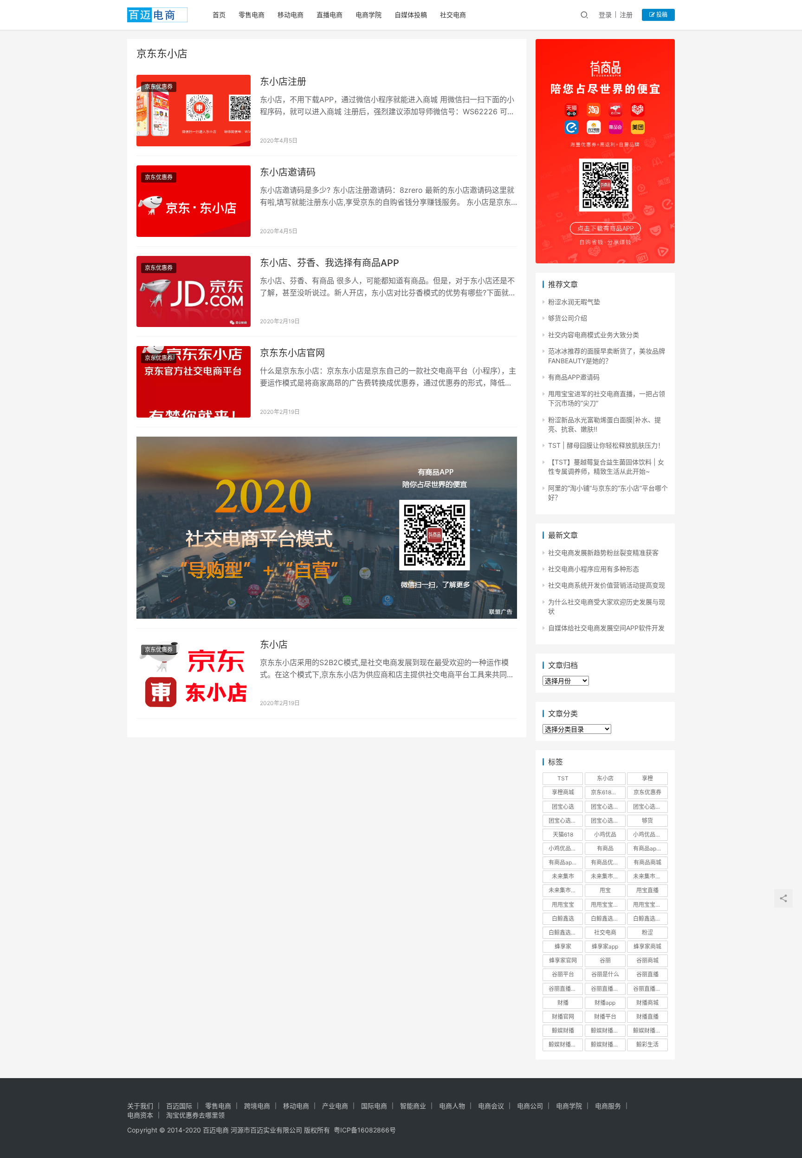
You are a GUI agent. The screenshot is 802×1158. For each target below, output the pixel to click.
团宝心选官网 (565, 820)
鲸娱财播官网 (565, 1044)
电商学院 (369, 15)
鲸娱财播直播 (607, 1044)
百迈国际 (179, 1106)
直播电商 (330, 15)
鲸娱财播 (563, 1030)
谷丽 (605, 960)
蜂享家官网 (563, 960)
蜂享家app (605, 946)
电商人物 (452, 1106)
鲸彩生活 (647, 1044)
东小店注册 (283, 81)
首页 (219, 15)
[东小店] (193, 673)
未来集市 (563, 876)
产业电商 (335, 1106)
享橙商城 (563, 792)
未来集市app (607, 876)
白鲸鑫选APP (607, 918)
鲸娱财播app (607, 1030)
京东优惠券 (159, 86)
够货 (647, 820)
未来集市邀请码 (566, 890)
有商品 (605, 848)
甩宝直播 (647, 890)
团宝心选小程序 (608, 820)
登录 (605, 15)
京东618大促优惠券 (608, 792)
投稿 (661, 14)
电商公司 (530, 1106)
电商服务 (608, 1106)
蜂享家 (563, 946)
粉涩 (647, 932)
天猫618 (563, 834)
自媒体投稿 (411, 15)
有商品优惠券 (607, 862)
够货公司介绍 (567, 318)
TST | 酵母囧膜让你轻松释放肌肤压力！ (606, 445)
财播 (563, 1002)
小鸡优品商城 (649, 834)
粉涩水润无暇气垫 (574, 302)
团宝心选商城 (607, 806)
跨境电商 (257, 1106)
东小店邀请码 (288, 172)
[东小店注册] (193, 110)
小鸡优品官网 (565, 848)
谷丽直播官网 (565, 988)
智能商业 (413, 1106)
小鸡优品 (605, 834)
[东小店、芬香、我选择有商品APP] (193, 291)
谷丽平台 (563, 974)
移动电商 (291, 15)
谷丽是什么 (605, 974)
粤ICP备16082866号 (365, 1130)
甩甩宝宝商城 (607, 904)
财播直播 (647, 1016)
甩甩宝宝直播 (649, 904)
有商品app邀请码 (566, 862)
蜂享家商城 (647, 946)
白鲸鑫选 (563, 918)
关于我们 (140, 1106)
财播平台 (605, 1016)
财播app (605, 1002)
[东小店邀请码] (193, 201)
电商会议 (491, 1106)
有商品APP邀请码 (574, 377)
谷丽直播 (647, 974)
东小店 (274, 644)
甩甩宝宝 (563, 904)
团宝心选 (563, 806)
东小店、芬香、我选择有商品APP (329, 262)
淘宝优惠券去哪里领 (195, 1115)
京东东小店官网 (292, 353)
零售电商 (252, 15)
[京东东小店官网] (193, 382)
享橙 (647, 778)
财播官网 (563, 1016)
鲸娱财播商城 (649, 1030)
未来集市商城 (649, 876)
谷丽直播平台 (607, 988)
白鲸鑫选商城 (649, 918)
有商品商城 (647, 862)
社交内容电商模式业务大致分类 (593, 335)
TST (563, 778)
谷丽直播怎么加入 (650, 988)
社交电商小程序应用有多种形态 (593, 569)
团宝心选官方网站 (650, 806)
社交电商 (453, 15)
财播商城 (647, 1002)
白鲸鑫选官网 (565, 932)
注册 (626, 15)
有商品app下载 (650, 848)
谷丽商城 (647, 960)
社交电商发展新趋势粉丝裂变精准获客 (603, 552)
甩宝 (605, 890)
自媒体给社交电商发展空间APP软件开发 (606, 628)
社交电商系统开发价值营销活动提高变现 (606, 585)
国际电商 (374, 1106)
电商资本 (140, 1115)
